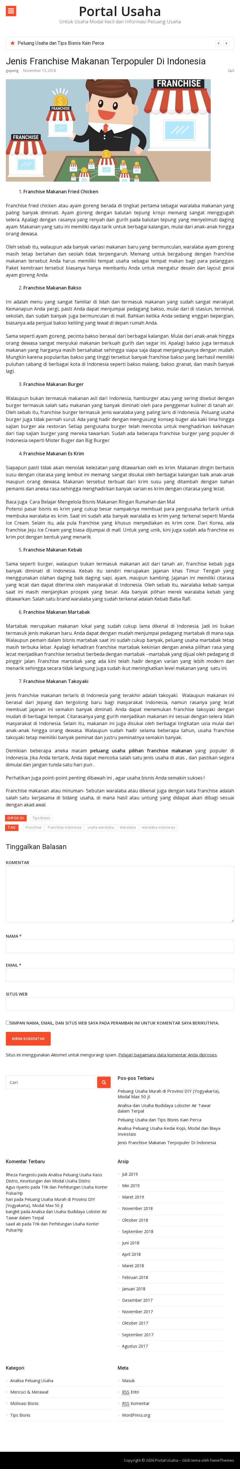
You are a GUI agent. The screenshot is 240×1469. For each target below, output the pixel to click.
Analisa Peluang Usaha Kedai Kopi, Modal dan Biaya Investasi (169, 1131)
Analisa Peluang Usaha (31, 1380)
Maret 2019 (133, 1197)
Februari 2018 (135, 1277)
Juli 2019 (130, 1174)
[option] (123, 43)
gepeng (12, 70)
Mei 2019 (131, 1185)
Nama (14, 936)
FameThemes (222, 1460)
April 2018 (131, 1254)
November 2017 (137, 1311)
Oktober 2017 (135, 1323)
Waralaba (128, 827)
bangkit (13, 1211)
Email (13, 965)
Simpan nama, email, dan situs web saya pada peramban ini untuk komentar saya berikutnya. (114, 1023)
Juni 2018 (130, 1243)
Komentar (17, 862)
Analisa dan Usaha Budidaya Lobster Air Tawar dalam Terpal (164, 1108)
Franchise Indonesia (64, 827)
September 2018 (137, 1231)
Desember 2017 (137, 1300)
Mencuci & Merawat (29, 1392)
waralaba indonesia (158, 827)
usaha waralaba (101, 827)
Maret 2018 (133, 1265)
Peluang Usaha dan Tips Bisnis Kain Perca (61, 43)
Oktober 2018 (135, 1220)
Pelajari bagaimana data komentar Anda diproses (167, 1055)
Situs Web (17, 994)
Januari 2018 (133, 1289)
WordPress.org (136, 1415)
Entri (130, 1392)
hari (9, 1199)
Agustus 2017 (135, 1346)
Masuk (128, 1380)
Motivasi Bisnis (24, 1403)
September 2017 (137, 1334)
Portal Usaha (120, 11)
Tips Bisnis (41, 817)
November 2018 (137, 1208)
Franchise (33, 827)
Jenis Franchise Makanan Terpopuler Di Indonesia (167, 1142)
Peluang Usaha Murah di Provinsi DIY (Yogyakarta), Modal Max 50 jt (169, 1094)
